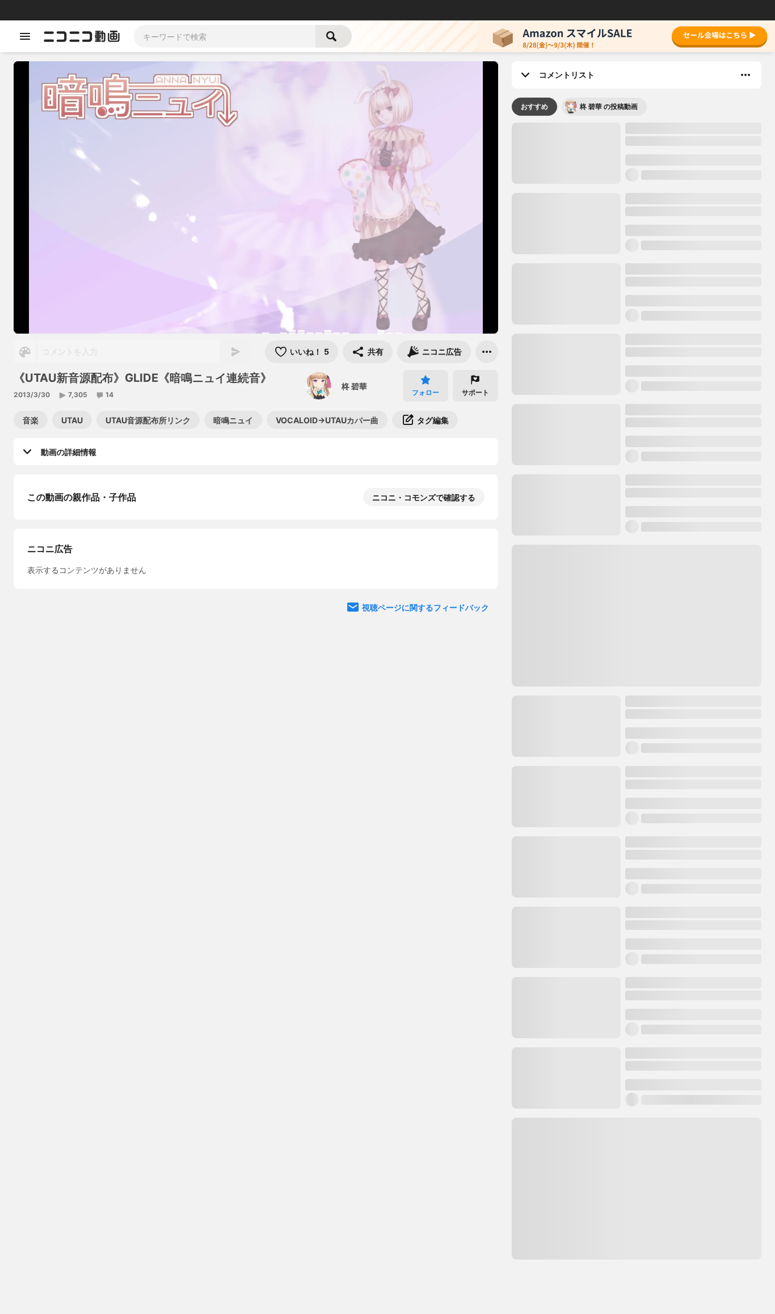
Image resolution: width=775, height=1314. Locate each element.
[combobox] (224, 36)
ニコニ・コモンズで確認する (423, 497)
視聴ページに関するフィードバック (425, 982)
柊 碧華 (354, 386)
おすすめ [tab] (534, 106)
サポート (475, 392)
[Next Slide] (475, 693)
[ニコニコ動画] (81, 36)
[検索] (333, 36)
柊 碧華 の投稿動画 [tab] (609, 106)
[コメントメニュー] (745, 75)
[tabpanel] (636, 691)
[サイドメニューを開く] (25, 36)
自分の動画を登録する (92, 768)
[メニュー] (486, 351)
